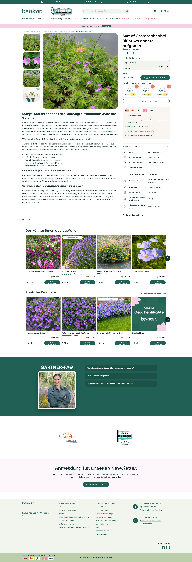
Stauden (63, 31)
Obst (70, 19)
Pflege (115, 19)
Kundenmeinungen (104, 517)
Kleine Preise (138, 19)
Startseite (25, 31)
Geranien (71, 31)
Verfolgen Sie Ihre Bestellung (151, 510)
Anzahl (125, 73)
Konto (61, 514)
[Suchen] (127, 11)
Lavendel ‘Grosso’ (69, 271)
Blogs (98, 527)
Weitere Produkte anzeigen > (153, 294)
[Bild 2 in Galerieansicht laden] (32, 42)
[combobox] (105, 11)
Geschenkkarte (138, 333)
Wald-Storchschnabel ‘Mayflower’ (76, 333)
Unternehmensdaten (68, 524)
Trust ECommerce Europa (107, 520)
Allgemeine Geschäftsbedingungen (74, 517)
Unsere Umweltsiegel (104, 514)
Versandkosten (102, 524)
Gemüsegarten (60, 19)
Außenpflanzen (36, 31)
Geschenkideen (102, 534)
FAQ (60, 507)
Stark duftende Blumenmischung (39, 271)
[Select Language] (155, 12)
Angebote (150, 19)
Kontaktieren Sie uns (67, 510)
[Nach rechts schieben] (167, 258)
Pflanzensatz (125, 19)
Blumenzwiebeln (45, 19)
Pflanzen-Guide (102, 531)
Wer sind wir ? (101, 507)
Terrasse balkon (81, 19)
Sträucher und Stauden (50, 31)
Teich (108, 19)
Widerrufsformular (66, 520)
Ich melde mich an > (96, 484)
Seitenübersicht (28, 516)
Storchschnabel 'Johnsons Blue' (110, 333)
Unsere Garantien (103, 510)
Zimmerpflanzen (97, 19)
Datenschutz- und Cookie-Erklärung (74, 527)
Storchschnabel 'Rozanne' (37, 333)
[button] (77, 11)
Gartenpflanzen (29, 19)
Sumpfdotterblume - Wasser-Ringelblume (109, 272)
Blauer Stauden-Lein (140, 271)
